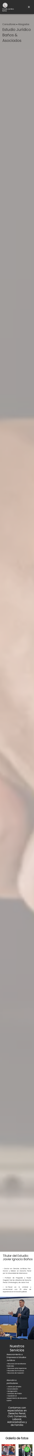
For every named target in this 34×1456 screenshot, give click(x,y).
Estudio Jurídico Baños (8, 10)
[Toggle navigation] (29, 7)
